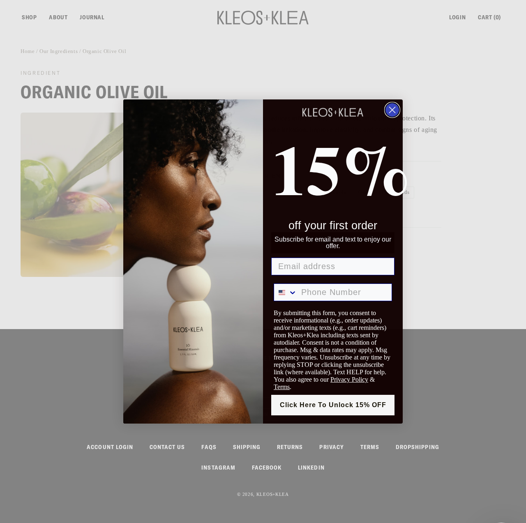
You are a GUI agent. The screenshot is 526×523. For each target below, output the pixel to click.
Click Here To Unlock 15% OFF (333, 404)
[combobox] (285, 292)
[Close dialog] (392, 110)
